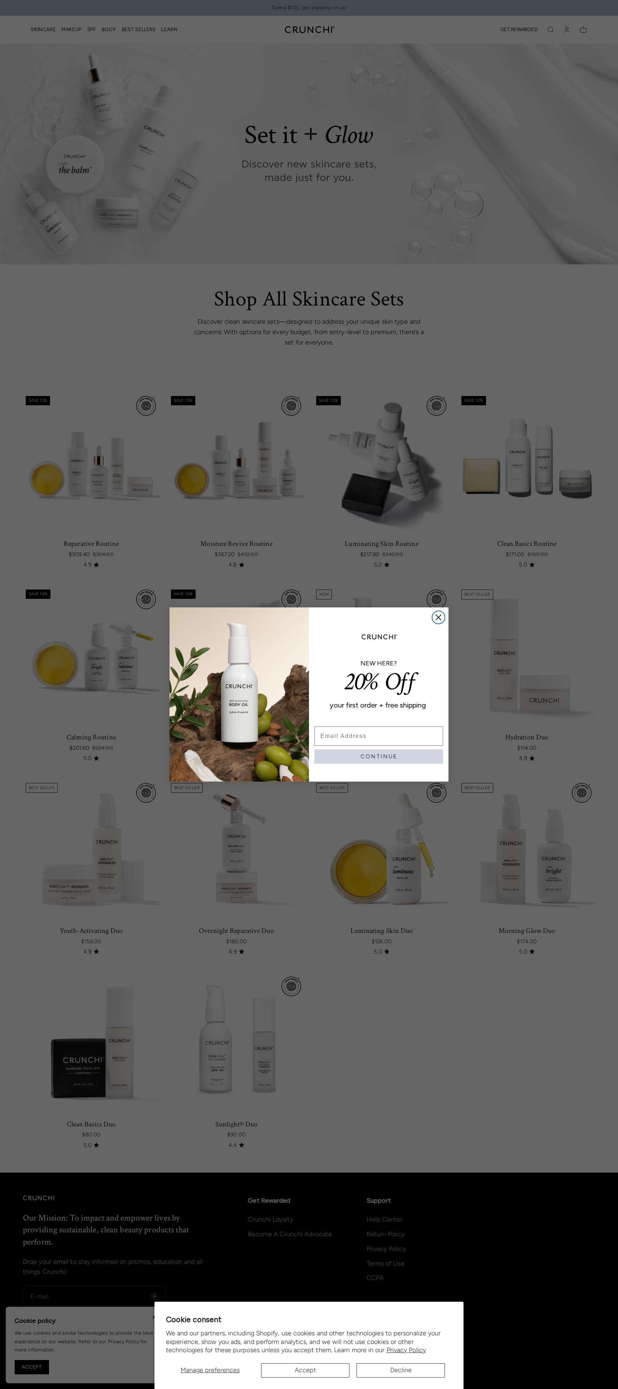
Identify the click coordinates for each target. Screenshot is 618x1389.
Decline (401, 1370)
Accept (305, 1370)
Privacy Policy (406, 1350)
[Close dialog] (438, 617)
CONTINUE (378, 756)
